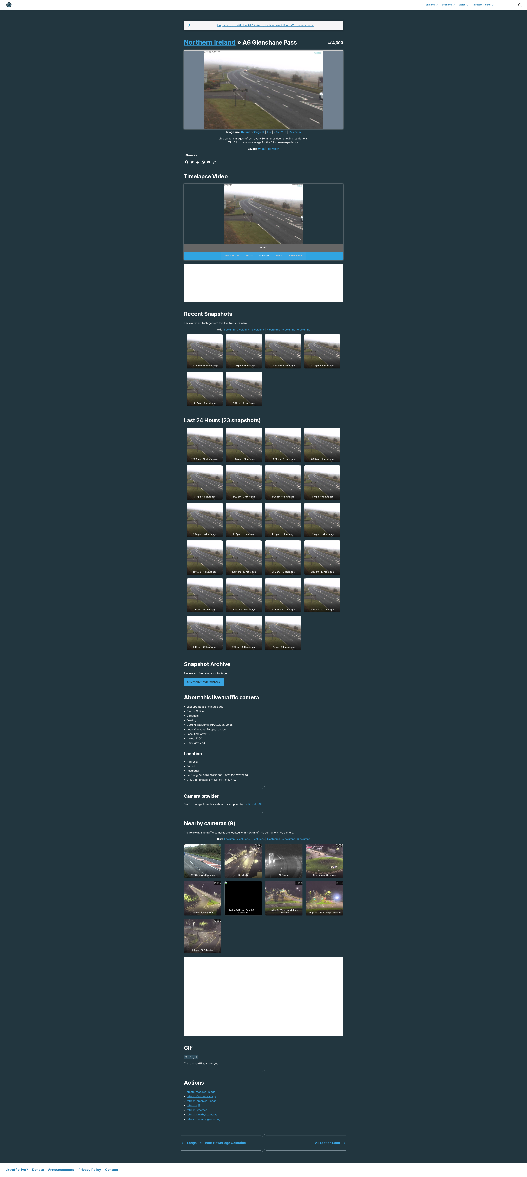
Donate (38, 1170)
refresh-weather (197, 1110)
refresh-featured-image (201, 1096)
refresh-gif (193, 1105)
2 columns (243, 329)
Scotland (447, 4)
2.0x (276, 132)
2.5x (284, 132)
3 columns (258, 329)
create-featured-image (201, 1091)
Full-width (273, 148)
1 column (229, 329)
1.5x (269, 132)
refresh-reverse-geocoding (203, 1119)
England (430, 4)
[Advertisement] (263, 283)
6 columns (303, 329)
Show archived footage (203, 681)
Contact (111, 1170)
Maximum (295, 132)
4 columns (273, 329)
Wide (261, 148)
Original (259, 132)
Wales (462, 4)
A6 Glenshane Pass (269, 42)
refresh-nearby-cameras (202, 1114)
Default (245, 132)
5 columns (288, 329)
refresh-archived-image (201, 1101)
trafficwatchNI (253, 804)
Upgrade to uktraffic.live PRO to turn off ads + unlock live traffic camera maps (265, 25)
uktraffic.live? (16, 1170)
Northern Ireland (481, 4)
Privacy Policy (89, 1170)
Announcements (61, 1170)
